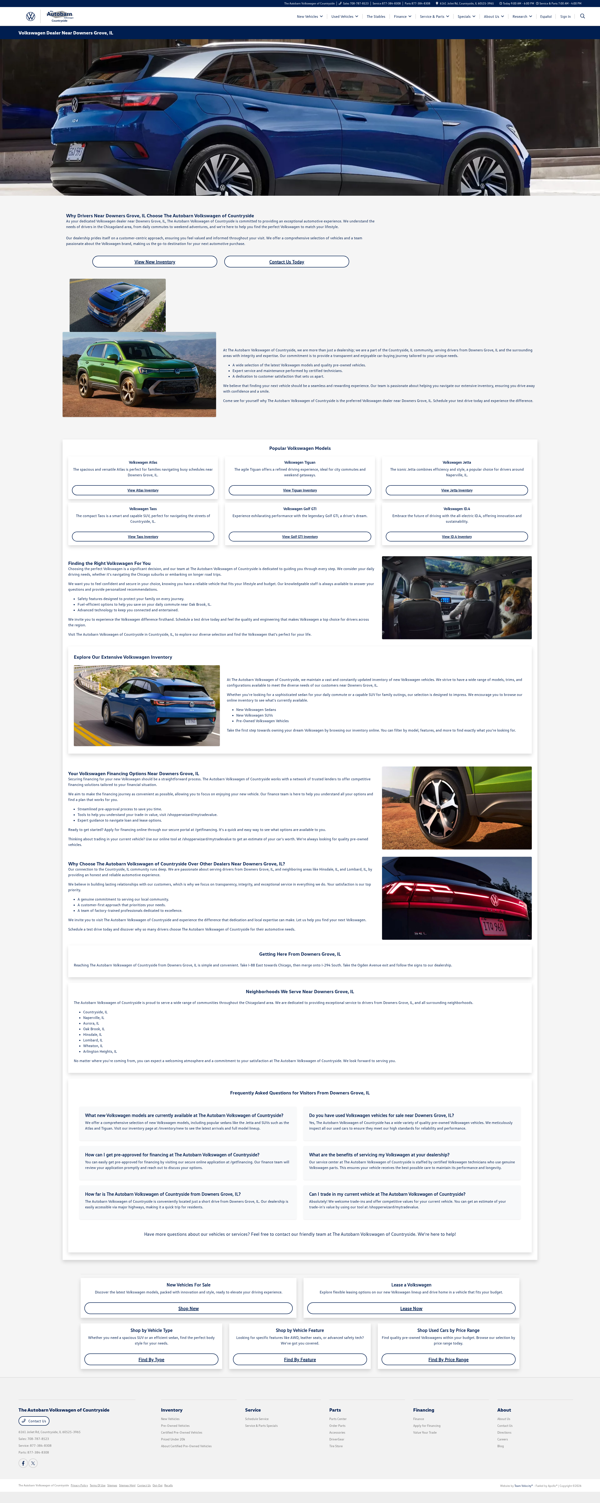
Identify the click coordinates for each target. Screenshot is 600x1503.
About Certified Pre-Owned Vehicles (186, 1446)
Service (253, 1410)
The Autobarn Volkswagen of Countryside (44, 1485)
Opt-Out (157, 1485)
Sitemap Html (127, 1485)
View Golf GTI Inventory (300, 536)
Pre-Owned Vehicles (175, 1426)
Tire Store (336, 1446)
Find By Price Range (448, 1359)
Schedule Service (257, 1419)
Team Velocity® (523, 1486)
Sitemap (112, 1485)
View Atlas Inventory (143, 490)
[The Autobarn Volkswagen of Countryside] (59, 16)
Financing (423, 1410)
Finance (418, 1419)
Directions (504, 1432)
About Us (503, 1419)
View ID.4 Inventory (457, 536)
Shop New (188, 1308)
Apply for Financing (427, 1426)
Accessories (337, 1432)
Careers (502, 1439)
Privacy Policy (79, 1485)
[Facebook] (23, 1463)
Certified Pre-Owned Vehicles (181, 1432)
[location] (437, 3)
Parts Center (338, 1419)
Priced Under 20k (173, 1439)
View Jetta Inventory (456, 490)
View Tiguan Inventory (300, 490)
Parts (335, 1410)
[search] (582, 16)
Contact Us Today (286, 261)
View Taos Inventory (143, 536)
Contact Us (36, 1421)
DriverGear (336, 1439)
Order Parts (337, 1426)
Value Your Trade (425, 1432)
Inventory (172, 1410)
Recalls (168, 1485)
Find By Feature (300, 1359)
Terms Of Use (97, 1485)
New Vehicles (170, 1419)
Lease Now (411, 1308)
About (504, 1410)
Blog (500, 1446)
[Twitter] (33, 1463)
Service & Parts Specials (261, 1426)
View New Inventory (155, 261)
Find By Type (151, 1359)
